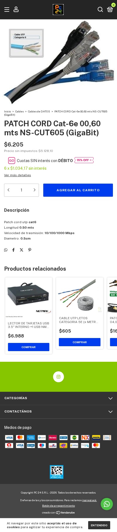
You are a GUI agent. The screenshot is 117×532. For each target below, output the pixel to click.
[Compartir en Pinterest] (29, 250)
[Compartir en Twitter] (21, 250)
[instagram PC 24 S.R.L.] (58, 376)
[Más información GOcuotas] (84, 160)
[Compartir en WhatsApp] (5, 250)
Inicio (7, 111)
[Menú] (7, 9)
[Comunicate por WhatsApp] (107, 504)
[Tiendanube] (59, 513)
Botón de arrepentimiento (58, 505)
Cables (19, 111)
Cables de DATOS (39, 111)
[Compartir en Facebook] (13, 250)
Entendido (99, 525)
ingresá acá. (89, 500)
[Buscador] (100, 9)
